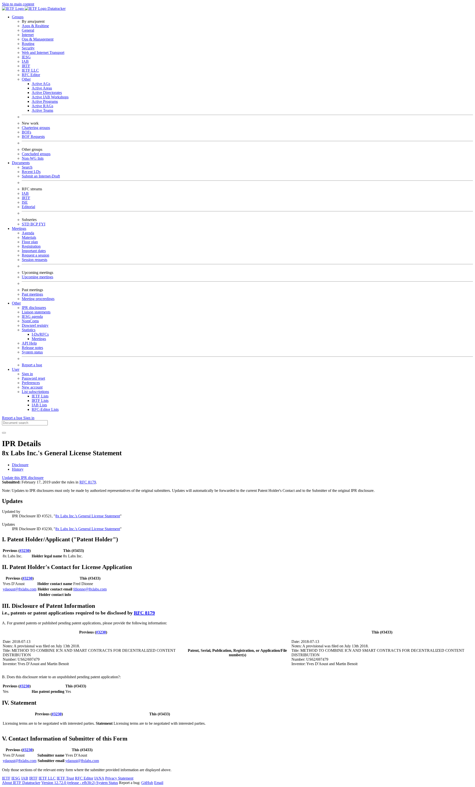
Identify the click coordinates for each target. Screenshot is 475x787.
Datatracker (56, 8)
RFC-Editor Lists (45, 409)
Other (26, 79)
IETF (6, 778)
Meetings (39, 339)
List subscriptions (35, 392)
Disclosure (20, 465)
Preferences (31, 383)
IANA (99, 778)
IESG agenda (32, 316)
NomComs (30, 321)
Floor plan (30, 242)
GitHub (147, 783)
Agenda (28, 233)
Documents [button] (21, 163)
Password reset (33, 378)
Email (158, 783)
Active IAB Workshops (50, 97)
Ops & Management (37, 39)
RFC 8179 (87, 482)
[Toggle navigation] (4, 433)
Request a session (35, 255)
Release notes (32, 348)
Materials (29, 237)
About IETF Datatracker (21, 783)
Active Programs (45, 101)
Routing (28, 44)
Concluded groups (36, 154)
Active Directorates (47, 92)
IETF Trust (65, 778)
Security (28, 48)
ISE (25, 202)
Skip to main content (18, 4)
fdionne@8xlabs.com (90, 589)
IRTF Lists (40, 400)
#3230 (24, 550)
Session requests (34, 260)
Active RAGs (42, 106)
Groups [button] (18, 17)
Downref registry (35, 325)
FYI (42, 224)
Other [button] (16, 303)
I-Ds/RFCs (40, 334)
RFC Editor (31, 75)
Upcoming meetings (37, 277)
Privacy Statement (119, 778)
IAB (25, 61)
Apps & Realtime (35, 26)
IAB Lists (39, 405)
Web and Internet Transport (43, 52)
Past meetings (32, 294)
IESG (26, 57)
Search (27, 167)
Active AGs (41, 84)
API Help (29, 343)
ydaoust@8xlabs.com (19, 589)
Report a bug (32, 365)
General (28, 30)
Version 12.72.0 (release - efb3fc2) (68, 783)
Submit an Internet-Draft (41, 176)
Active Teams (42, 110)
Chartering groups (36, 128)
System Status (107, 783)
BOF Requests (33, 136)
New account (32, 387)
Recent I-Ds (31, 172)
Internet (28, 35)
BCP (34, 224)
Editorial (28, 207)
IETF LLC (30, 70)
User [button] (15, 369)
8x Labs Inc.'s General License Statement (87, 516)
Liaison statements (36, 312)
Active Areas (42, 88)
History (18, 469)
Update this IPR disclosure (23, 478)
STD (26, 224)
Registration (31, 246)
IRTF (26, 66)
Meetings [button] (19, 228)
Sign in (27, 374)
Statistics (28, 330)
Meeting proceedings (38, 299)
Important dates (34, 251)
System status (32, 352)
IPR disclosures (34, 308)
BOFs (26, 132)
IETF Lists (40, 396)
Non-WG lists (33, 158)
